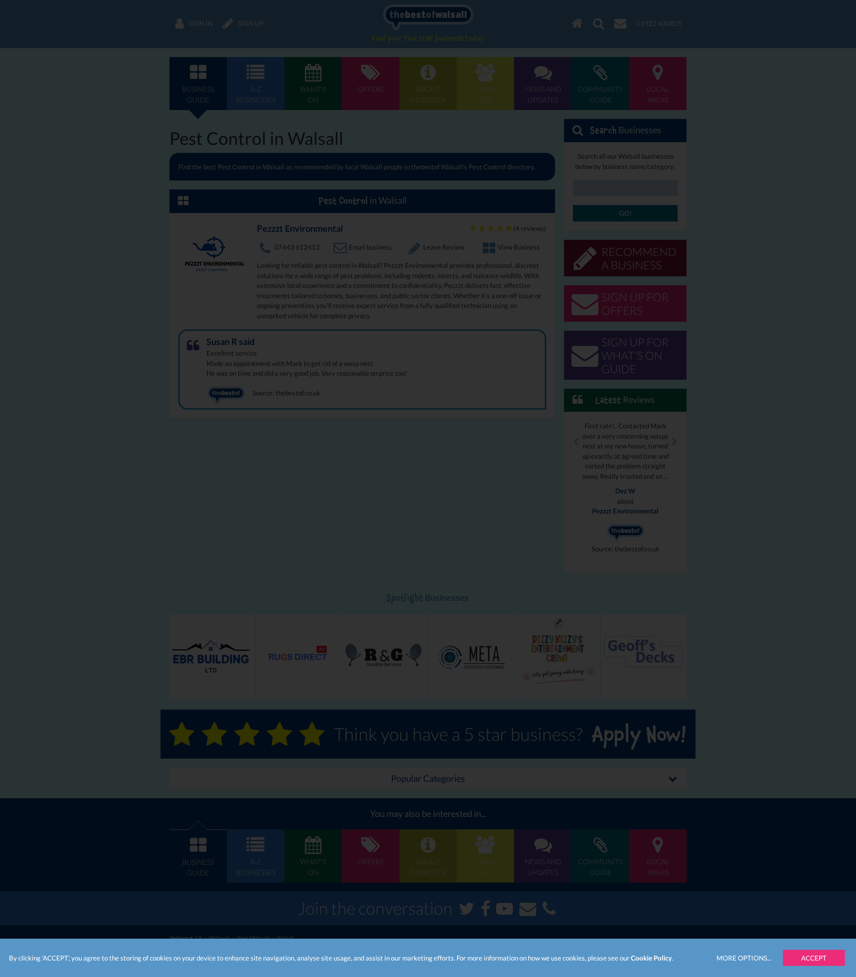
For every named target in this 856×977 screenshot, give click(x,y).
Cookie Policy (651, 958)
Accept (814, 958)
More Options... (743, 958)
